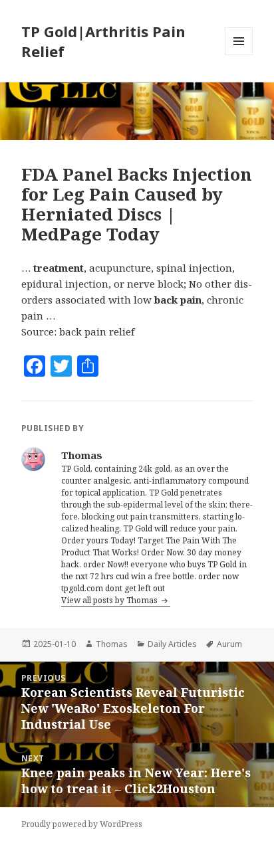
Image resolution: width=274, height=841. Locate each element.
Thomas (112, 644)
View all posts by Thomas (110, 600)
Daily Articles (172, 644)
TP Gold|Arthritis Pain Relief (103, 41)
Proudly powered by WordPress (81, 824)
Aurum (229, 644)
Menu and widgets (239, 54)
